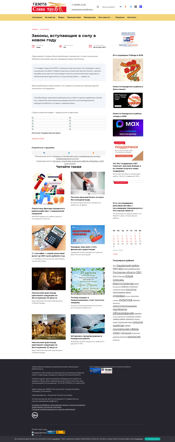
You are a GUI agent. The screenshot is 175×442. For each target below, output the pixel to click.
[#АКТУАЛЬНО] (128, 159)
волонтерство (117, 286)
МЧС (120, 269)
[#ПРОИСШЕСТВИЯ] (128, 199)
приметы (129, 319)
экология (134, 336)
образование (123, 313)
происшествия (125, 322)
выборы (125, 286)
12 (122, 239)
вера (136, 284)
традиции (126, 333)
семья (127, 325)
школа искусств (120, 337)
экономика (116, 340)
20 (127, 241)
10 (114, 239)
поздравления (121, 316)
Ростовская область (124, 272)
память (137, 313)
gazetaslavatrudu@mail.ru (82, 9)
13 (127, 239)
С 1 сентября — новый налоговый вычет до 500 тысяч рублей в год (48, 254)
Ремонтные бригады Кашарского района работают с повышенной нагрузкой (48, 211)
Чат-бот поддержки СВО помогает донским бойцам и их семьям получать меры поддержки (127, 167)
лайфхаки (136, 300)
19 (122, 241)
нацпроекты (120, 309)
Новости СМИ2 (38, 138)
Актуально (37, 17)
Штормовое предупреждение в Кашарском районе (86, 337)
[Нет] (172, 439)
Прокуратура (90, 17)
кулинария (116, 300)
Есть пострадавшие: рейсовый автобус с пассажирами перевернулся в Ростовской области (127, 207)
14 (131, 239)
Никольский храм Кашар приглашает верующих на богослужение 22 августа (44, 344)
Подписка (119, 17)
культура (125, 299)
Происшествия (74, 17)
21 (131, 241)
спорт (116, 332)
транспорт (136, 333)
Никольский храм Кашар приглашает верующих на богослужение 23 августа (44, 295)
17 (114, 241)
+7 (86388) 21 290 (79, 5)
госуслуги (131, 289)
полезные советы (133, 316)
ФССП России (119, 276)
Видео (61, 17)
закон (128, 292)
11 (118, 239)
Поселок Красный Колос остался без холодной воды (87, 198)
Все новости (104, 17)
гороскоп (133, 286)
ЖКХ (114, 266)
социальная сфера (126, 329)
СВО (138, 272)
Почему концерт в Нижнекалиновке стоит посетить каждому (87, 300)
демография (119, 292)
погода (115, 316)
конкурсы (135, 296)
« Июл (115, 254)
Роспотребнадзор (132, 269)
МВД (115, 269)
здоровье (119, 295)
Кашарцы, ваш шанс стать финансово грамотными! (84, 248)
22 (136, 241)
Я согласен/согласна (153, 439)
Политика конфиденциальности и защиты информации (53, 409)
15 (135, 239)
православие (119, 319)
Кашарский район (128, 265)
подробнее (55, 439)
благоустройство (123, 283)
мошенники (116, 303)
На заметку (50, 17)
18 (118, 241)
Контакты (131, 17)
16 (140, 239)
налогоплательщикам (125, 306)
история (127, 296)
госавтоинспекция (119, 289)
